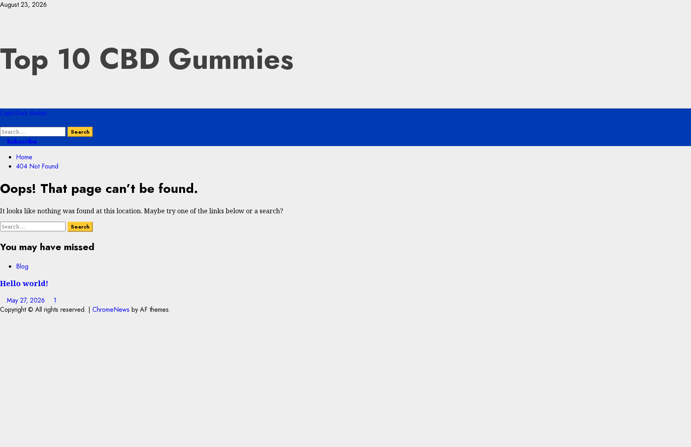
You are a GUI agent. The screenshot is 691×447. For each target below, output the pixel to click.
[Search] (2, 122)
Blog (22, 266)
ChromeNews (111, 309)
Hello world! (24, 283)
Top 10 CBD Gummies (147, 59)
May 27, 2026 (27, 300)
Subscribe (21, 141)
